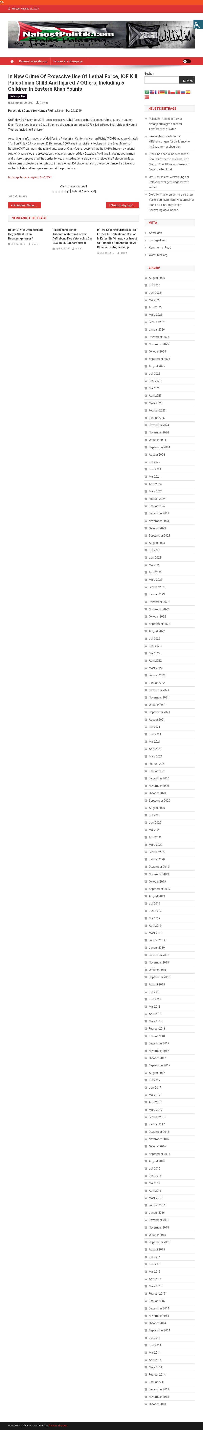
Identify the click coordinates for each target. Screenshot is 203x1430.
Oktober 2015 (157, 1234)
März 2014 (155, 1367)
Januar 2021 (157, 771)
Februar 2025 (157, 410)
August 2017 (157, 1073)
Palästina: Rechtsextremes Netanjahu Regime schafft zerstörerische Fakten (166, 124)
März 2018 (155, 1021)
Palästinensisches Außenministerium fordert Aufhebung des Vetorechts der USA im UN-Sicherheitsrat (72, 236)
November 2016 (159, 1139)
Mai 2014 (154, 1352)
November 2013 (159, 1396)
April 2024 (155, 484)
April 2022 (155, 660)
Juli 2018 (154, 992)
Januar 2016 (157, 1212)
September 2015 (159, 1242)
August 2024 (157, 454)
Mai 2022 (154, 653)
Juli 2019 (154, 903)
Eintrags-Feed (157, 240)
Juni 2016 (155, 1175)
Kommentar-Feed (160, 247)
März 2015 (155, 1286)
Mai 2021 (154, 741)
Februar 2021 (157, 763)
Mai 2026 (154, 300)
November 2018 (159, 962)
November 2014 (159, 1315)
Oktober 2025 (157, 351)
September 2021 (159, 712)
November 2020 (159, 785)
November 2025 (159, 344)
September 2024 (159, 447)
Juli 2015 (154, 1256)
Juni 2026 (155, 292)
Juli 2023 (154, 550)
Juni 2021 (155, 734)
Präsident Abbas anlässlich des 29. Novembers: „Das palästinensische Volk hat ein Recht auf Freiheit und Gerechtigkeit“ (27, 205)
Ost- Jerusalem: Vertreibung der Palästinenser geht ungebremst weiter (169, 182)
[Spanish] (188, 91)
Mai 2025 (154, 388)
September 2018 (159, 977)
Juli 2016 (154, 1168)
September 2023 (159, 535)
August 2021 (157, 719)
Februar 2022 (157, 675)
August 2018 (157, 984)
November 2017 (159, 1050)
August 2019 (157, 896)
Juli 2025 (154, 373)
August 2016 (157, 1161)
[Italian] (167, 91)
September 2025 (159, 358)
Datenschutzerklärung (33, 61)
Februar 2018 (157, 1028)
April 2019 (155, 925)
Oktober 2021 (157, 704)
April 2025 (155, 395)
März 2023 (155, 579)
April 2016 (155, 1190)
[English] (152, 91)
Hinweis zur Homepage (68, 61)
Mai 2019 (154, 918)
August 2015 (157, 1249)
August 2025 (157, 366)
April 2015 (155, 1279)
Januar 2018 (157, 1036)
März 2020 (155, 844)
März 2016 (155, 1198)
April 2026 (155, 307)
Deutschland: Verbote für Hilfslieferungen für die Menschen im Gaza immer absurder (170, 141)
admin (44, 102)
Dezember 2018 (159, 955)
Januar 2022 (157, 682)
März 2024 (155, 491)
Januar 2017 (157, 1124)
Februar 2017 (157, 1117)
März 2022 (155, 668)
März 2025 (155, 403)
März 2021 (155, 756)
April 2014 (155, 1360)
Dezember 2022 (159, 601)
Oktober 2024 (157, 439)
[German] (162, 91)
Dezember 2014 (159, 1308)
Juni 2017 (155, 1087)
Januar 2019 (157, 947)
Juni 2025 (155, 381)
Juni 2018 (155, 999)
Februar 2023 (157, 587)
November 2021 (159, 697)
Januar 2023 (157, 594)
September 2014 (159, 1330)
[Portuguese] (178, 91)
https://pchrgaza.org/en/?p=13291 (30, 177)
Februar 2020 (157, 852)
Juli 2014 (154, 1337)
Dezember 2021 (159, 690)
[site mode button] (187, 61)
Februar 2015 (157, 1293)
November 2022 (159, 609)
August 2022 (157, 631)
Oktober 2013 (157, 1404)
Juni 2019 (155, 910)
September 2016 (159, 1153)
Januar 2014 (157, 1381)
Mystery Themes (58, 1425)
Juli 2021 (154, 727)
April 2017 (155, 1102)
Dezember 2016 (159, 1131)
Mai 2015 (154, 1271)
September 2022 (159, 623)
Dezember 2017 (159, 1043)
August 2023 (157, 542)
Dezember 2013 (159, 1389)
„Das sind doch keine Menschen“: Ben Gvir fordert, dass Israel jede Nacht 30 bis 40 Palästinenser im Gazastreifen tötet (169, 161)
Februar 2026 (157, 322)
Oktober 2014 (157, 1323)
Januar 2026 (157, 329)
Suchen (149, 73)
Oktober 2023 (157, 528)
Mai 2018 (154, 1006)
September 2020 (159, 800)
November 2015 (159, 1227)
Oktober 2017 (157, 1058)
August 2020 (157, 808)
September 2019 (159, 888)
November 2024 (159, 432)
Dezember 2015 (159, 1220)
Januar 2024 (157, 506)
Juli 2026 (154, 285)
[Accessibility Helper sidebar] (198, 24)
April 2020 (155, 837)
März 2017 (155, 1109)
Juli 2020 (154, 815)
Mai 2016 (154, 1183)
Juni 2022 (155, 646)
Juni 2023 (155, 557)
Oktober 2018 (157, 969)
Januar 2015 (157, 1301)
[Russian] (183, 91)
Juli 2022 (154, 638)
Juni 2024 (155, 469)
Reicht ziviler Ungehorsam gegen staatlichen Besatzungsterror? (25, 234)
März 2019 (155, 933)
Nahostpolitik (18, 96)
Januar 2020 (157, 859)
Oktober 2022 (157, 616)
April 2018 (155, 1014)
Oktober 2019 (157, 881)
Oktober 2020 (157, 793)
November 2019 (159, 874)
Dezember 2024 (159, 425)
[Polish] (172, 91)
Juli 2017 (154, 1080)
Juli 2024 (154, 462)
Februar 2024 (157, 498)
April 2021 (155, 749)
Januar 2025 (157, 417)
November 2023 (159, 521)
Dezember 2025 (159, 336)
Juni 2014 (155, 1345)
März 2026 (155, 314)
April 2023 (155, 572)
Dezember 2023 (159, 513)
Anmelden (155, 233)
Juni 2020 (155, 822)
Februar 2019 (157, 940)
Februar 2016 (157, 1205)
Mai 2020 (154, 829)
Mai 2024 (154, 476)
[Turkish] (147, 96)
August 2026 (157, 277)
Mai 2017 (154, 1094)
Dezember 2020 (159, 778)
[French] (157, 91)
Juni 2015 (155, 1264)
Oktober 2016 (157, 1146)
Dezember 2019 (159, 866)
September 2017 (159, 1065)
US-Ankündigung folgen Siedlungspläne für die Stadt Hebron (124, 205)
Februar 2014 (157, 1374)
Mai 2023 (154, 565)
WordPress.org (158, 255)
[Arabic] (147, 91)
